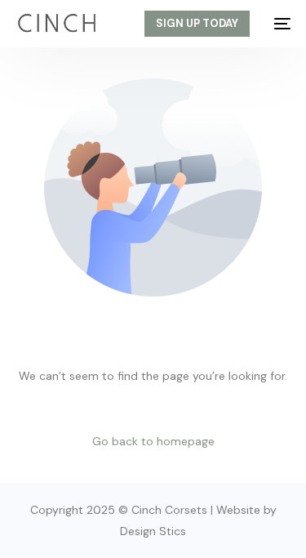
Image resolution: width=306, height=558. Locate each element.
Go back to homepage (153, 441)
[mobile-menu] (278, 23)
